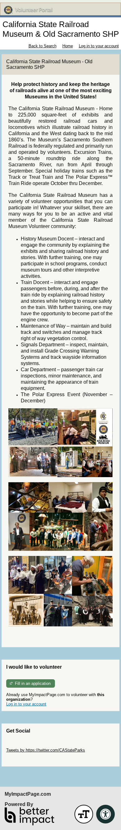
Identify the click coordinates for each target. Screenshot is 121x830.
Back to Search (42, 46)
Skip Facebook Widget (26, 759)
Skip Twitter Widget (23, 745)
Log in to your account (99, 46)
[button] (83, 814)
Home (67, 46)
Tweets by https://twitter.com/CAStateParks (45, 750)
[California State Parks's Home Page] (60, 9)
